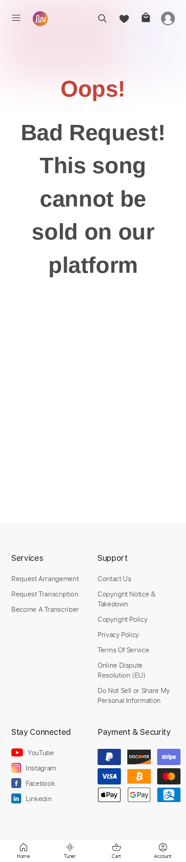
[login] (168, 18)
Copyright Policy (122, 619)
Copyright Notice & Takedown (127, 598)
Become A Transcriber (45, 609)
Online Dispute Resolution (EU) (122, 669)
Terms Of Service (123, 649)
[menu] (16, 18)
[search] (102, 18)
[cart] (145, 18)
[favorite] (124, 18)
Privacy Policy (118, 634)
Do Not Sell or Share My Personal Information (134, 695)
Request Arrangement (45, 578)
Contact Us (114, 578)
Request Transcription (45, 593)
